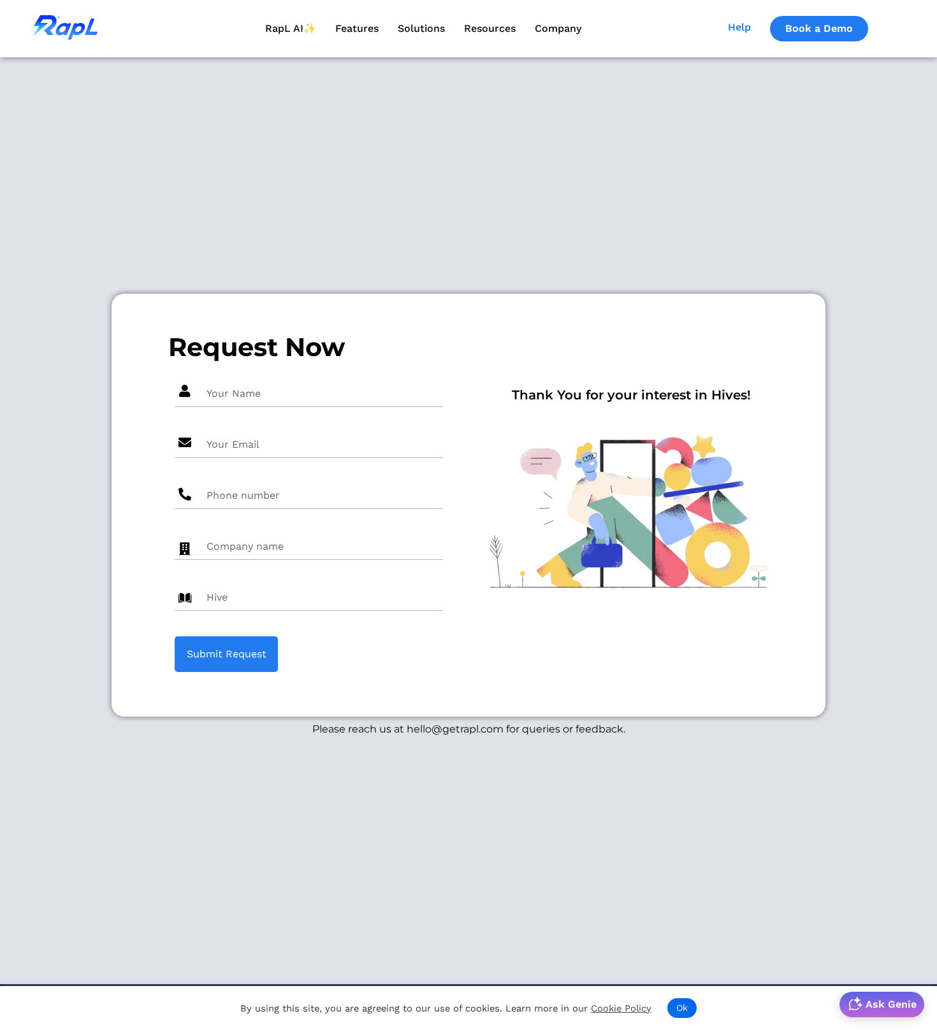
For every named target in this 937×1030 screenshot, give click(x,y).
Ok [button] (682, 1008)
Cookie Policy (621, 1008)
